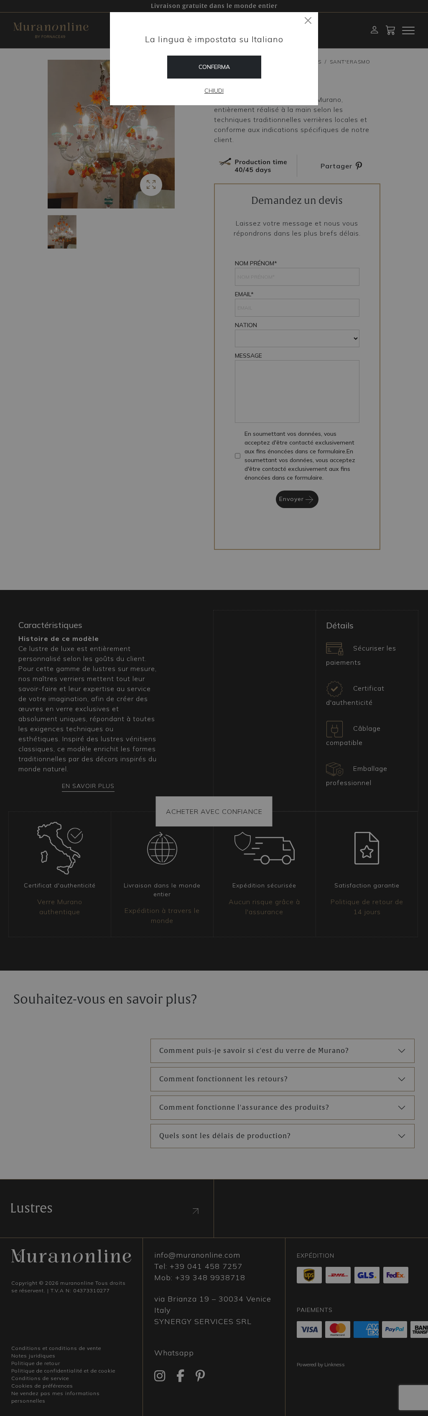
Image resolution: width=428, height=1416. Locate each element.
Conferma (214, 67)
